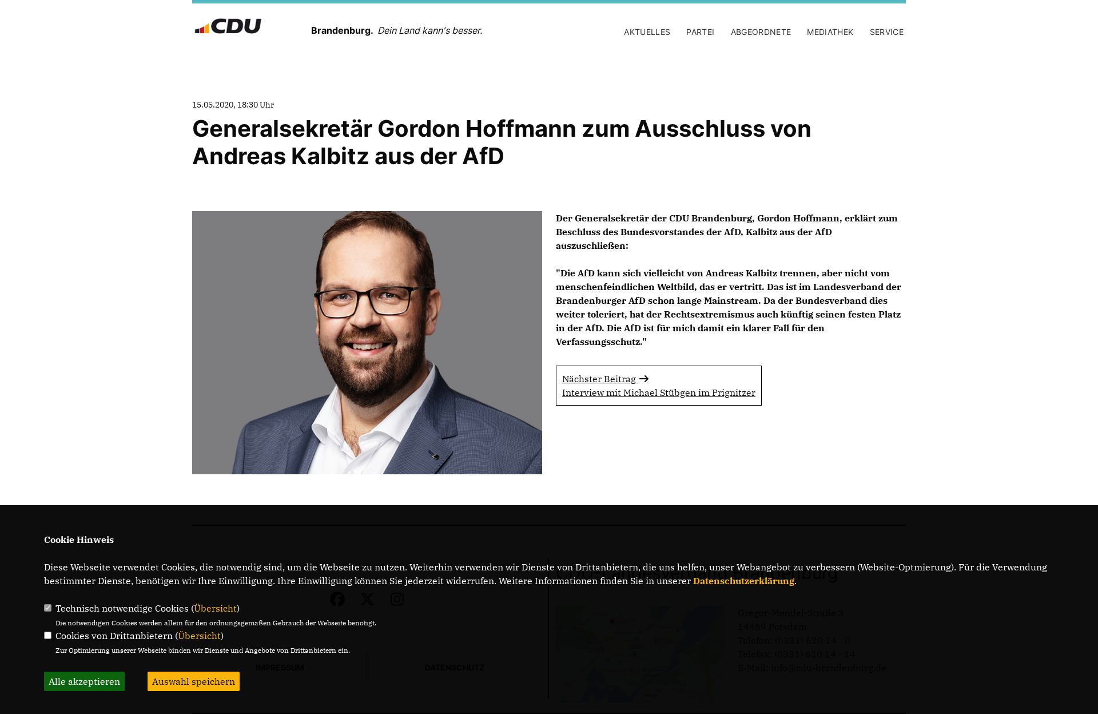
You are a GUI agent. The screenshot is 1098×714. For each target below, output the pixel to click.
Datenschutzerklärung (743, 580)
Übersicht (215, 608)
